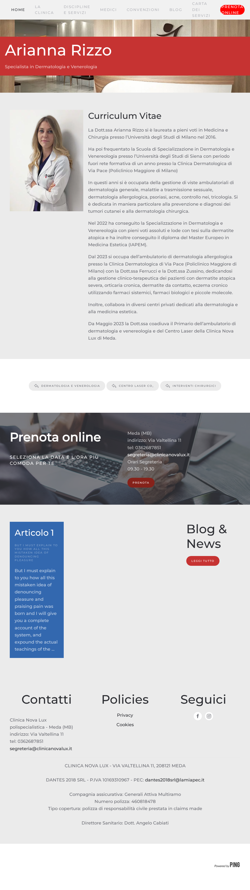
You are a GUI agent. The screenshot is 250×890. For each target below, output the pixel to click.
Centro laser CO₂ (136, 386)
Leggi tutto (202, 561)
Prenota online (232, 10)
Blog (175, 9)
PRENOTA (141, 482)
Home (18, 9)
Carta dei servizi (201, 9)
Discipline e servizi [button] (77, 9)
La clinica (44, 9)
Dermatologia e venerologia (70, 386)
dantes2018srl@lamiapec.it (174, 780)
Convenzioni (143, 9)
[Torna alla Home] (10, 10)
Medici (108, 9)
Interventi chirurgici (194, 386)
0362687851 (148, 447)
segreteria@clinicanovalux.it (158, 454)
